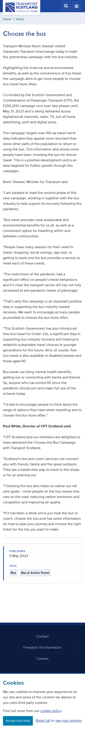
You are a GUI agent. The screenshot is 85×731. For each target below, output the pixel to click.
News (20, 19)
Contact (42, 636)
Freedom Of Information (42, 647)
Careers (42, 658)
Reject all (43, 720)
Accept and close (18, 720)
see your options (68, 720)
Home (7, 19)
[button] (65, 6)
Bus (13, 572)
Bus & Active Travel (35, 572)
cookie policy (50, 711)
